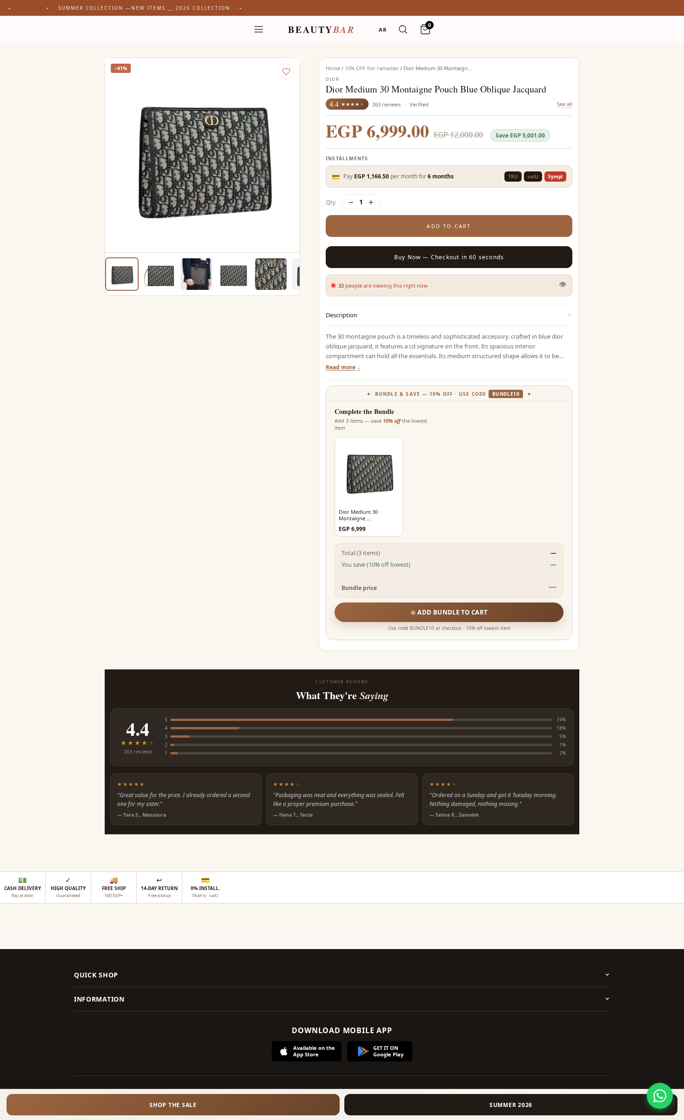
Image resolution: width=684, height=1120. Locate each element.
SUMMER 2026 (511, 1105)
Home (333, 68)
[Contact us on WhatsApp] (660, 1096)
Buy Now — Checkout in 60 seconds (449, 257)
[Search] (403, 29)
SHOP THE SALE (172, 1105)
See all (564, 103)
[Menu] (258, 29)
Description (341, 315)
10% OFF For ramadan (372, 68)
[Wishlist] (286, 71)
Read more (340, 367)
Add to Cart (449, 226)
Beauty (321, 29)
